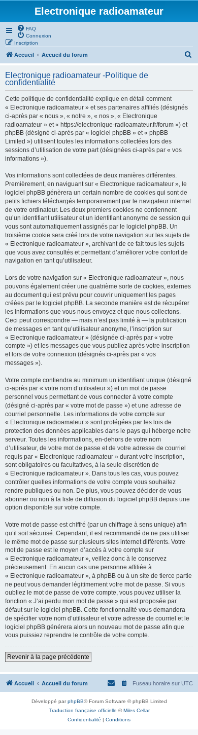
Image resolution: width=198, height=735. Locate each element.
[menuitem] (26, 27)
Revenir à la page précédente (48, 656)
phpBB (76, 701)
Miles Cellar (136, 710)
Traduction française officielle (83, 710)
